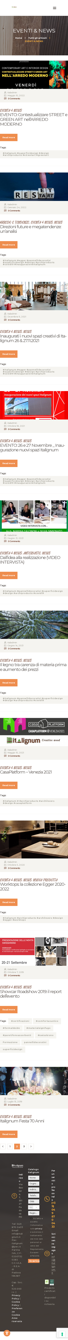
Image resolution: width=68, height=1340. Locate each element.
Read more (8, 137)
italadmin (12, 92)
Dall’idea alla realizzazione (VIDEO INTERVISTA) (30, 560)
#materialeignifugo (38, 1028)
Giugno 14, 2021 (15, 645)
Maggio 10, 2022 (16, 95)
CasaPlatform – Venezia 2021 (26, 772)
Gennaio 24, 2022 (16, 207)
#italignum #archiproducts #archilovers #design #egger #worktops (33, 919)
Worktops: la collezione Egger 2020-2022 (33, 886)
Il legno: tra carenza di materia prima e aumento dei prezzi (33, 667)
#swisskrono (46, 1035)
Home (18, 38)
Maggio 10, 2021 (15, 752)
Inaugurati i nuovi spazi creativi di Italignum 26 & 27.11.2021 (33, 338)
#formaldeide (11, 1028)
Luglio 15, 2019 (14, 1101)
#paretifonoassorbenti (17, 1035)
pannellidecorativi (35, 1042)
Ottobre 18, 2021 (16, 426)
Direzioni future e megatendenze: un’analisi (30, 229)
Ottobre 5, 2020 (16, 864)
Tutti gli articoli (37, 38)
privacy (38, 1229)
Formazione (10, 1042)
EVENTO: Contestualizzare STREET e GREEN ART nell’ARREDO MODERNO (33, 119)
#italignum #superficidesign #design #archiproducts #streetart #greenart (26, 154)
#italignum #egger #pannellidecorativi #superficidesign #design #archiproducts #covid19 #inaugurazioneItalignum (29, 262)
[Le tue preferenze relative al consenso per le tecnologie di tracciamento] (62, 1334)
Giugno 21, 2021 (15, 538)
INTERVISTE (32, 553)
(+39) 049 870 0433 (53, 1214)
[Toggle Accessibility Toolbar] (7, 1333)
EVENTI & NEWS (11, 110)
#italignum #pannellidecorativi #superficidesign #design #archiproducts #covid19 (33, 592)
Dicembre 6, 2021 (16, 316)
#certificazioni (20, 1021)
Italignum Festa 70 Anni (22, 1121)
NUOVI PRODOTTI (45, 880)
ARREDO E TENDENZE (14, 222)
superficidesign (12, 1049)
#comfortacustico (47, 1021)
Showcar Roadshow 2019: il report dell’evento (31, 994)
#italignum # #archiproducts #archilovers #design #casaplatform (28, 802)
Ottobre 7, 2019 (15, 972)
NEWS (58, 222)
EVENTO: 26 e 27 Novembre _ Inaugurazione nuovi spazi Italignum (32, 447)
